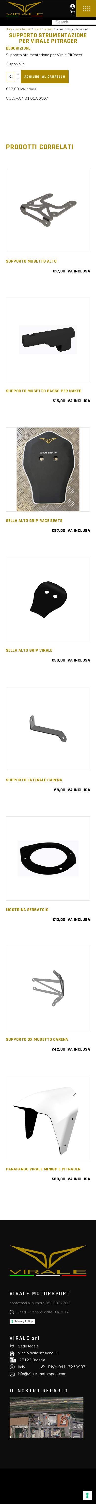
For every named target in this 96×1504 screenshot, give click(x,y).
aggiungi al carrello (44, 76)
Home (9, 29)
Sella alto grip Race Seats (34, 520)
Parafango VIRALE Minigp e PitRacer (43, 1169)
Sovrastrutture (23, 29)
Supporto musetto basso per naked (43, 391)
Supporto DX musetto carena (37, 1039)
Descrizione (18, 48)
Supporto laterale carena (34, 780)
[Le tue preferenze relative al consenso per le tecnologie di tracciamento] (87, 1495)
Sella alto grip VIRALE (29, 650)
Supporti (48, 29)
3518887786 (58, 1303)
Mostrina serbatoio (27, 910)
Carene (37, 29)
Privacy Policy (24, 1321)
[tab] (24, 48)
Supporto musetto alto (31, 261)
